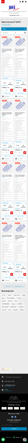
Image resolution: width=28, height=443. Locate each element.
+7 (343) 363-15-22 (14, 15)
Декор (3, 298)
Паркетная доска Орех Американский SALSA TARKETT (7, 113)
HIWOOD (22, 309)
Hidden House (17, 295)
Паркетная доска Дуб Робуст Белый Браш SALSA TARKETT (20, 50)
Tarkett (3, 52)
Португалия (15, 309)
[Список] (25, 33)
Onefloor (10, 295)
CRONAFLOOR (13, 306)
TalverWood (21, 306)
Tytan (10, 309)
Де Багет (4, 301)
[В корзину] (11, 90)
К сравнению (7, 96)
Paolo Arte (4, 309)
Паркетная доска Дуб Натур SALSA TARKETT (20, 176)
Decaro (16, 301)
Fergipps (24, 295)
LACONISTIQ (20, 303)
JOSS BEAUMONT (6, 303)
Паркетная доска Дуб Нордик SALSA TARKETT (7, 176)
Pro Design (19, 298)
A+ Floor (4, 295)
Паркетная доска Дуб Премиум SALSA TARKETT (20, 113)
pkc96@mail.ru (8, 390)
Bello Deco (10, 301)
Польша (13, 303)
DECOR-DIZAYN (5, 306)
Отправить (14, 428)
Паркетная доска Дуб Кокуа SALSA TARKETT (7, 236)
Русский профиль (11, 298)
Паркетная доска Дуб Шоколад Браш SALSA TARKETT (7, 50)
